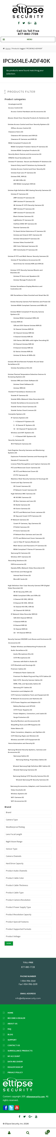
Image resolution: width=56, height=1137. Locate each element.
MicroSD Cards (20, 579)
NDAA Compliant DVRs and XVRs (26, 595)
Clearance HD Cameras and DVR (24, 136)
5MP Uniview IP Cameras (24, 213)
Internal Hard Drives (22, 575)
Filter (9, 943)
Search (28, 1132)
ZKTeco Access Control (21, 128)
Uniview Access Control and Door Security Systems (28, 124)
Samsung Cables (21, 756)
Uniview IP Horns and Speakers (26, 276)
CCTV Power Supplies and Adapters (25, 702)
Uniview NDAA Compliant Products (25, 150)
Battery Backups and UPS (24, 706)
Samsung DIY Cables (22, 687)
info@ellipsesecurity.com (28, 998)
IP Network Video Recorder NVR (24, 614)
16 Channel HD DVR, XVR (23, 607)
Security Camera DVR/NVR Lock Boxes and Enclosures (29, 639)
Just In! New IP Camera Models (26, 542)
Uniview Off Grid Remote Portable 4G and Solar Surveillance (26, 363)
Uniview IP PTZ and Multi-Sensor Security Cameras (28, 256)
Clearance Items (15, 132)
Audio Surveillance (19, 650)
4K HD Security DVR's (22, 592)
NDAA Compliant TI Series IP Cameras (29, 549)
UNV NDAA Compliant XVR (24, 184)
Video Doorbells (18, 790)
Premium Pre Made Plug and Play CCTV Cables (32, 676)
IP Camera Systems (19, 418)
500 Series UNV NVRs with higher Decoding (31, 340)
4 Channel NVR (20, 622)
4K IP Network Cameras (21, 444)
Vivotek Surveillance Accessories (24, 403)
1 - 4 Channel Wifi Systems (24, 436)
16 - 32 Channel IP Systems (25, 429)
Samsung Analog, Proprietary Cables (31, 760)
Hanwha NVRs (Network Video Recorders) (28, 568)
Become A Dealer (16, 1018)
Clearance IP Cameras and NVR (24, 139)
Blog (10, 1034)
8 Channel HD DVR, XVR (23, 603)
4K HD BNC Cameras (22, 497)
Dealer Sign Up (15, 1067)
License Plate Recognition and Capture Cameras (30, 464)
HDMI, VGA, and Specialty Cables (27, 684)
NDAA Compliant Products (19, 143)
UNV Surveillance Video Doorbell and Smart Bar (29, 295)
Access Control (15, 108)
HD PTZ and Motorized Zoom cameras (29, 512)
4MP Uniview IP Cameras (23, 209)
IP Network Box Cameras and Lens (27, 534)
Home (8, 48)
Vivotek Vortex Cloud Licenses (23, 410)
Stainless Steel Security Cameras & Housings (29, 479)
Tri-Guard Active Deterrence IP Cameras (29, 231)
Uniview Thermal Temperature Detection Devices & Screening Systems (27, 375)
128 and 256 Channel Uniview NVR (27, 325)
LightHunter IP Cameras (23, 220)
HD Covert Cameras (22, 486)
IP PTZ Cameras (20, 475)
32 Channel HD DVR (21, 610)
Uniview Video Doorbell (23, 242)
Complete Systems (16, 414)
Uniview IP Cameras (19, 194)
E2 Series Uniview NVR (23, 352)
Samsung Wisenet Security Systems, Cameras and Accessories (27, 751)
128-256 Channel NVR (22, 618)
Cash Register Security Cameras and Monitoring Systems (26, 451)
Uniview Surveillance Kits (21, 368)
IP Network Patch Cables (24, 673)
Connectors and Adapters (22, 691)
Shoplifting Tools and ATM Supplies (25, 725)
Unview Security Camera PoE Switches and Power (30, 302)
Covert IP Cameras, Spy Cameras (27, 523)
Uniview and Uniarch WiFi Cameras (27, 235)
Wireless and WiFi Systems (22, 433)
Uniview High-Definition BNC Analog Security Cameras (29, 190)
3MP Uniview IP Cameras (24, 201)
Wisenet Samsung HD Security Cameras (32, 780)
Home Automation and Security (21, 743)
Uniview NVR (17, 322)
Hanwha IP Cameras (19, 460)
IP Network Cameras (20, 520)
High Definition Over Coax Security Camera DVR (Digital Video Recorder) (29, 587)
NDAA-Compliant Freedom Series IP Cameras (29, 147)
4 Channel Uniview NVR (23, 337)
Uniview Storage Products (24, 280)
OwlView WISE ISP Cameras (25, 224)
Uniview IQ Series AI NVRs (24, 355)
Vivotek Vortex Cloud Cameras (23, 407)
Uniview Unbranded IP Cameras (26, 239)
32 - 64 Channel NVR (22, 633)
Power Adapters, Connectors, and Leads (30, 714)
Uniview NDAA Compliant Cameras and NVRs (29, 305)
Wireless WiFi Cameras (21, 557)
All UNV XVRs (19, 180)
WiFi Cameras (17, 797)
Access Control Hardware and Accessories (28, 112)
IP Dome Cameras (21, 531)
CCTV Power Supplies (22, 710)
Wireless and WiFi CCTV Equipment (25, 740)
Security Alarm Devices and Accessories (24, 154)
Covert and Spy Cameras (21, 483)
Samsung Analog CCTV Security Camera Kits (31, 776)
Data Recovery (15, 1061)
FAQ (9, 1029)
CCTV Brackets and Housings (23, 665)
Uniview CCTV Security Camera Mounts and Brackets (26, 271)
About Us (12, 1023)
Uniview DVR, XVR (18, 176)
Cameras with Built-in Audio (25, 661)
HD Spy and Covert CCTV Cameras (27, 516)
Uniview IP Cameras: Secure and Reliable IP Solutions (29, 162)
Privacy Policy (15, 1072)
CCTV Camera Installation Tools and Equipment (30, 695)
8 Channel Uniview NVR (23, 348)
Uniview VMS (19, 388)
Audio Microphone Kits (23, 654)
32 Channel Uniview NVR (23, 333)
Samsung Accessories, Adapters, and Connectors (30, 786)
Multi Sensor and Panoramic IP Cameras (30, 546)
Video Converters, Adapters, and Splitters (28, 732)
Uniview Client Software (23, 384)
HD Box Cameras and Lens (24, 501)
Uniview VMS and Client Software (24, 381)
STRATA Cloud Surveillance (19, 158)
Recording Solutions (17, 561)
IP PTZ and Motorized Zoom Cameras (29, 538)
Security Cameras (16, 440)
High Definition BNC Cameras (23, 494)
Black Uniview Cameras (23, 216)
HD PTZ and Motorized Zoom (25, 471)
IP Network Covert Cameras (25, 490)
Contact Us (14, 1045)
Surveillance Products (20, 1050)
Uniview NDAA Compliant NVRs (26, 318)
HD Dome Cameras (21, 509)
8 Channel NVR (20, 625)
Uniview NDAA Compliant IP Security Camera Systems (27, 313)
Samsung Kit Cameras (20, 553)
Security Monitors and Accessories (25, 721)
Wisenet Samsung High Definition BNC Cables (31, 766)
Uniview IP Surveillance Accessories (25, 260)
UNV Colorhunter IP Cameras (25, 250)
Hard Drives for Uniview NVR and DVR (28, 264)
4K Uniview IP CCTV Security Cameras (28, 205)
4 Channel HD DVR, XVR (23, 599)
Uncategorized (15, 104)
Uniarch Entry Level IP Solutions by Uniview (28, 165)
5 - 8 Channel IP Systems (24, 425)
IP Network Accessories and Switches (26, 699)
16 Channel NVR (20, 629)
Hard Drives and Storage (21, 572)
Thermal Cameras (21, 228)
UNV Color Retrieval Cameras (25, 246)
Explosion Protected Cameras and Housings (29, 456)
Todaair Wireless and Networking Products (28, 647)
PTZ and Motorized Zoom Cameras (25, 468)
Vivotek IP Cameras (19, 395)
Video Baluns (17, 728)
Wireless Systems (19, 794)
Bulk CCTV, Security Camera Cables (27, 680)
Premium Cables (18, 669)
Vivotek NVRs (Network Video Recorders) (27, 399)
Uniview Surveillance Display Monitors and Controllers (26, 287)
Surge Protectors (21, 717)
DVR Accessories (18, 564)
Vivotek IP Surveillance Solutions (22, 392)
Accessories (14, 643)
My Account (14, 1056)
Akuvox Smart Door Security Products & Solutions (28, 118)
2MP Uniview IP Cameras (24, 198)
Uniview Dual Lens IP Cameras (23, 173)
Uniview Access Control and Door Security (28, 169)
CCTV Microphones (21, 658)
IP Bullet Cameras (21, 527)
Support (12, 1039)
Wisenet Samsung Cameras (25, 770)
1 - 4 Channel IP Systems (23, 421)
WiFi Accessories (19, 801)
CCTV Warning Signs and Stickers (25, 736)
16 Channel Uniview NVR (23, 329)
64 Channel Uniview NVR (23, 344)
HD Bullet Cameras (21, 505)
